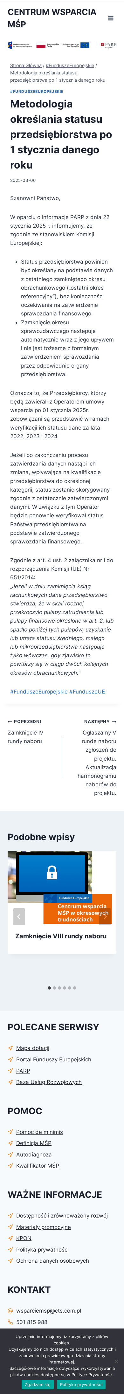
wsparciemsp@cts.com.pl (48, 1311)
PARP (23, 1071)
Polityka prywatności (81, 1384)
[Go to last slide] (19, 916)
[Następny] (105, 916)
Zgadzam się (38, 1384)
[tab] (49, 988)
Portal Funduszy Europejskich (53, 1059)
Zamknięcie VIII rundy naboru (61, 936)
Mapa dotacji (32, 1048)
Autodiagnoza (34, 1154)
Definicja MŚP (34, 1143)
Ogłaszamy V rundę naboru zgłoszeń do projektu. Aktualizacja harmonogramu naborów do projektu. (97, 757)
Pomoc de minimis (39, 1132)
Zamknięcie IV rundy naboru (26, 731)
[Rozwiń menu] (110, 18)
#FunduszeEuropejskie (36, 91)
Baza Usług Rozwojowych (49, 1082)
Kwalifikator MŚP (37, 1166)
